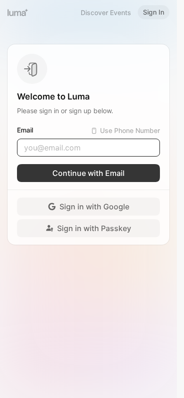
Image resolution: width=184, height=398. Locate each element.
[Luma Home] (18, 12)
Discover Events (106, 12)
